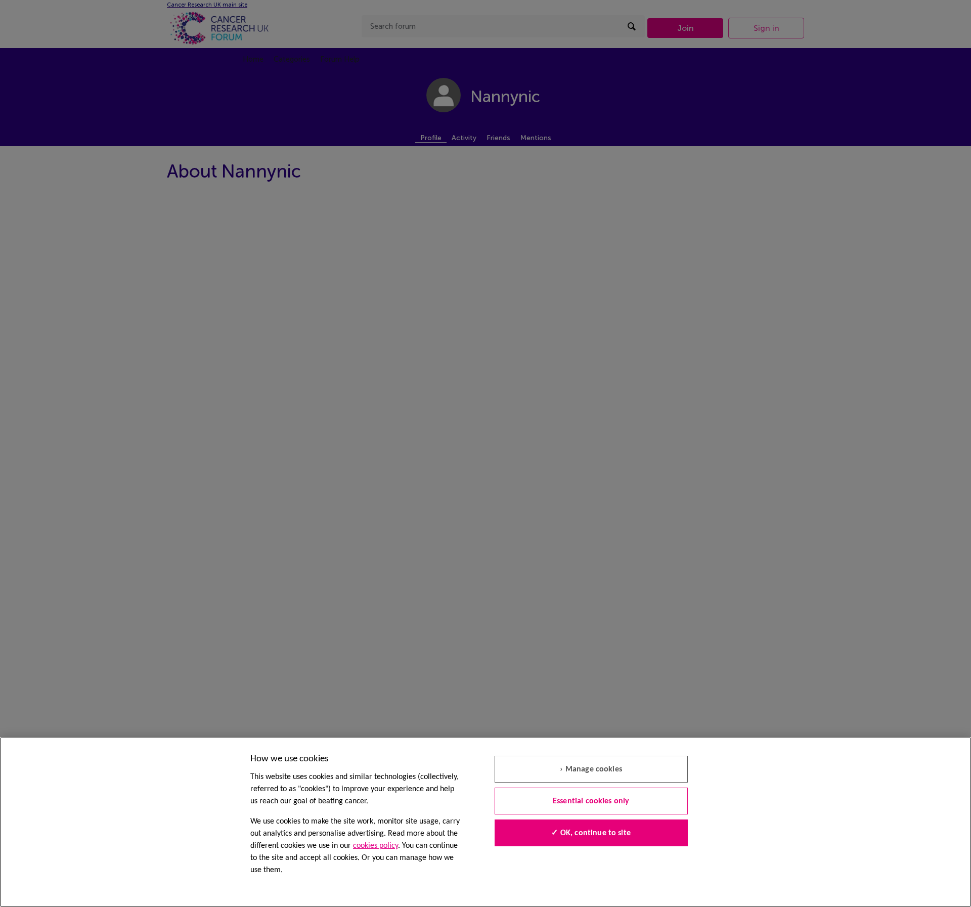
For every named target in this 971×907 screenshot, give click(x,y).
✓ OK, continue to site (591, 833)
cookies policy (375, 846)
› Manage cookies (591, 769)
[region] (485, 822)
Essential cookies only (591, 801)
